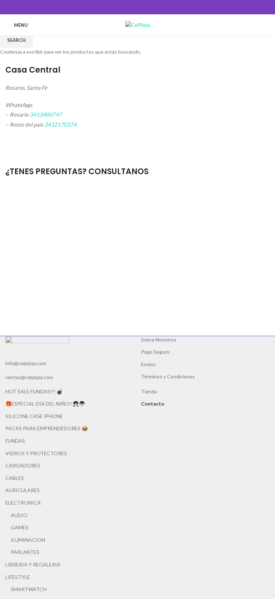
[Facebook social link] (133, 7)
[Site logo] (137, 24)
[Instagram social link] (142, 7)
